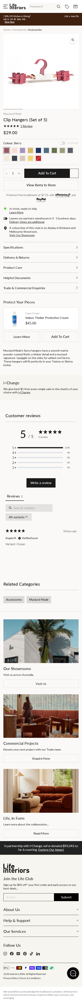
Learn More (22, 336)
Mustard (30, 150)
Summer (22, 158)
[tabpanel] (41, 536)
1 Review (26, 126)
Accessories (14, 599)
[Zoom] (73, 40)
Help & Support (16, 920)
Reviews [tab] (14, 496)
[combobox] (45, 6)
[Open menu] (5, 6)
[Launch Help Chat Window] (73, 973)
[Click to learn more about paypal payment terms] (41, 200)
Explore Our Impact (51, 849)
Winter (14, 158)
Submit (66, 897)
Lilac (22, 150)
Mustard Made (12, 113)
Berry (6, 150)
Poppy (38, 158)
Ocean (46, 150)
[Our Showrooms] (41, 641)
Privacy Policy (10, 978)
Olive (54, 150)
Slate (70, 150)
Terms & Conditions (30, 978)
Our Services (14, 931)
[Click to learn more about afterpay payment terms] (62, 195)
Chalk (6, 158)
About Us (11, 909)
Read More (41, 833)
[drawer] (41, 247)
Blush (14, 150)
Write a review (41, 483)
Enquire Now (41, 758)
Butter (30, 158)
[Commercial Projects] (41, 716)
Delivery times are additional (26, 222)
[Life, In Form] (41, 791)
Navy (38, 150)
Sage (62, 150)
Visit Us (41, 684)
